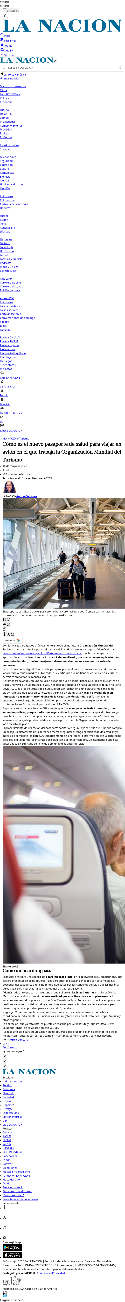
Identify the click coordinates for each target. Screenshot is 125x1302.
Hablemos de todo (11, 184)
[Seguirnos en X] (5, 1218)
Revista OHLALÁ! (10, 337)
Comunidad (7, 172)
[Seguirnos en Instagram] (5, 1228)
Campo (4, 118)
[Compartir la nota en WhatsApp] (8, 624)
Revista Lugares (9, 345)
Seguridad (6, 161)
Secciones (10, 41)
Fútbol (4, 216)
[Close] (5, 1056)
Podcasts (5, 263)
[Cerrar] (55, 61)
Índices (4, 133)
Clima (3, 90)
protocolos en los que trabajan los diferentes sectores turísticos (42, 653)
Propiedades (8, 121)
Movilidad (6, 129)
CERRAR (4, 2)
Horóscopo (7, 251)
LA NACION (10, 438)
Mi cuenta (10, 55)
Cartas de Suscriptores (14, 204)
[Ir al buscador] (6, 16)
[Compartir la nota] (5, 624)
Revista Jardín (8, 357)
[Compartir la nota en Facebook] (5, 634)
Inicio (7, 36)
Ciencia (4, 180)
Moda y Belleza (9, 267)
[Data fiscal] (5, 1296)
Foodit (8, 45)
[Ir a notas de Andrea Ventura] (62, 487)
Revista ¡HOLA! (9, 341)
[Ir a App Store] (12, 1257)
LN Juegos (6, 239)
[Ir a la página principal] (62, 31)
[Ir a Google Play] (12, 1250)
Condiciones (44, 1273)
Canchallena (7, 227)
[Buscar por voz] (120, 67)
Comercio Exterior (11, 125)
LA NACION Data (10, 94)
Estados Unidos (9, 145)
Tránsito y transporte (13, 86)
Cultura (4, 169)
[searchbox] (61, 68)
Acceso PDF (7, 298)
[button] (62, 245)
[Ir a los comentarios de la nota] (8, 619)
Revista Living (8, 349)
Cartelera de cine (10, 282)
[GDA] (12, 1285)
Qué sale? (6, 278)
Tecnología (6, 247)
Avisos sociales (9, 310)
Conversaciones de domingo (17, 318)
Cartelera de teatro (11, 286)
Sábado (4, 322)
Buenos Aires (8, 157)
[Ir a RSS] (5, 1238)
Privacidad (58, 1273)
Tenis (3, 223)
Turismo (5, 243)
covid (6, 1043)
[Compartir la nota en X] (8, 634)
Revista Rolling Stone (13, 353)
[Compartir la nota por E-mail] (12, 634)
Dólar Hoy (6, 114)
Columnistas (7, 200)
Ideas (3, 326)
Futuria (4, 110)
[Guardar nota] (5, 619)
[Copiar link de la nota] (5, 629)
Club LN (8, 50)
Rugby (4, 220)
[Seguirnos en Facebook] (5, 1208)
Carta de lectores (10, 314)
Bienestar (6, 176)
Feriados (5, 255)
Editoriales (6, 196)
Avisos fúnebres (10, 306)
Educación (6, 165)
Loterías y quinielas (12, 259)
